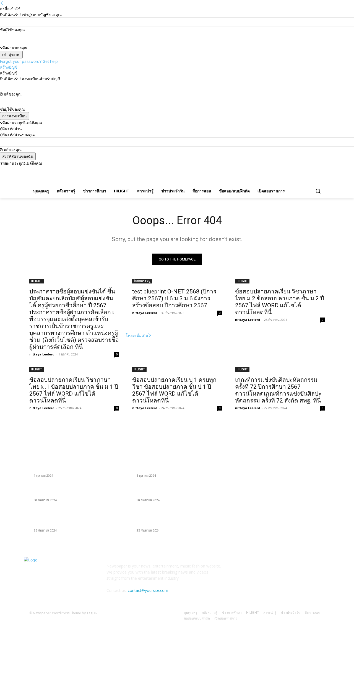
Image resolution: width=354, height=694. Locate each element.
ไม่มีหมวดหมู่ (142, 281)
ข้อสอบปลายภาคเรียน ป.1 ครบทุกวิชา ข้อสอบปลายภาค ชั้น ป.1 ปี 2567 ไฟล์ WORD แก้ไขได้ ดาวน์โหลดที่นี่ (174, 390)
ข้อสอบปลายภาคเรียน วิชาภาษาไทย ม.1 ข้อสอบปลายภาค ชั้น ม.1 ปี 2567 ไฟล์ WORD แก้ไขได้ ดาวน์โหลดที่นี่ (73, 390)
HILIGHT (36, 281)
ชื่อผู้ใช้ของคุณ (12, 29)
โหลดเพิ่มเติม (137, 335)
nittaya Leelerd (41, 354)
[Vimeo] (314, 170)
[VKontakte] (295, 569)
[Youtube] (321, 170)
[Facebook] (291, 170)
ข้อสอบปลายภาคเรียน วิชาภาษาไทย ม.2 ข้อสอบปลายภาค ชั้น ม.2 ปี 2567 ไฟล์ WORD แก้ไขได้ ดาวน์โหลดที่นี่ (279, 302)
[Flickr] (267, 569)
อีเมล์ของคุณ (11, 94)
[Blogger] (240, 569)
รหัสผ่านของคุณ (13, 47)
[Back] (2, 3)
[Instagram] (298, 170)
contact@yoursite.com (148, 590)
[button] (318, 191)
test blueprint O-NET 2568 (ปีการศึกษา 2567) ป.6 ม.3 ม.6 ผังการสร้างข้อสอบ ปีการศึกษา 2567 (174, 298)
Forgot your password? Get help (29, 61)
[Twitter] (306, 170)
